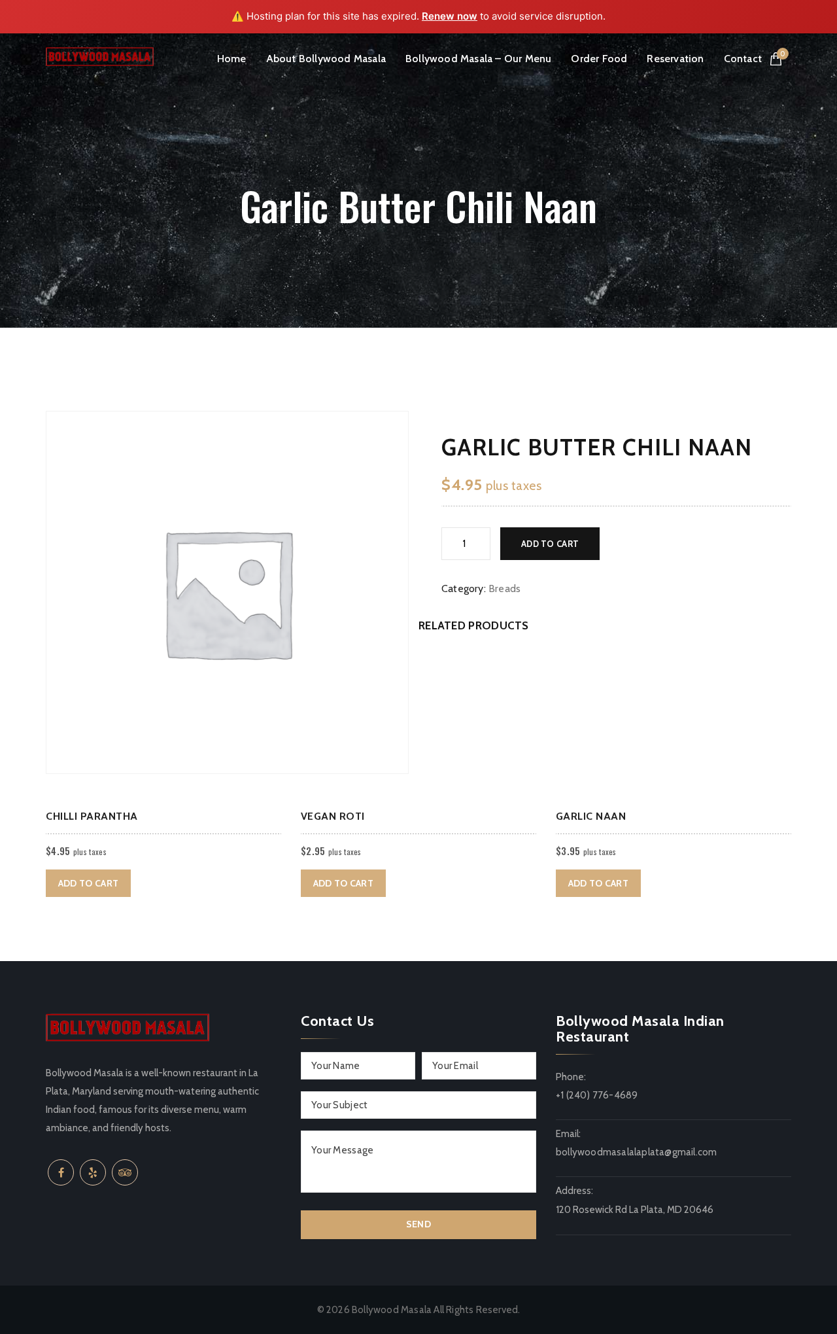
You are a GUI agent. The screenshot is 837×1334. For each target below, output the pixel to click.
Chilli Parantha (92, 816)
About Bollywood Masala (326, 58)
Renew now (449, 16)
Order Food (599, 58)
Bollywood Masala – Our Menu (478, 58)
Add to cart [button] (88, 883)
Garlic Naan (591, 816)
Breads (504, 588)
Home (232, 58)
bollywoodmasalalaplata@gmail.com (636, 1152)
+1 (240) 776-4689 (597, 1095)
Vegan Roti (333, 816)
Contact (743, 58)
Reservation (675, 58)
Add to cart (550, 543)
